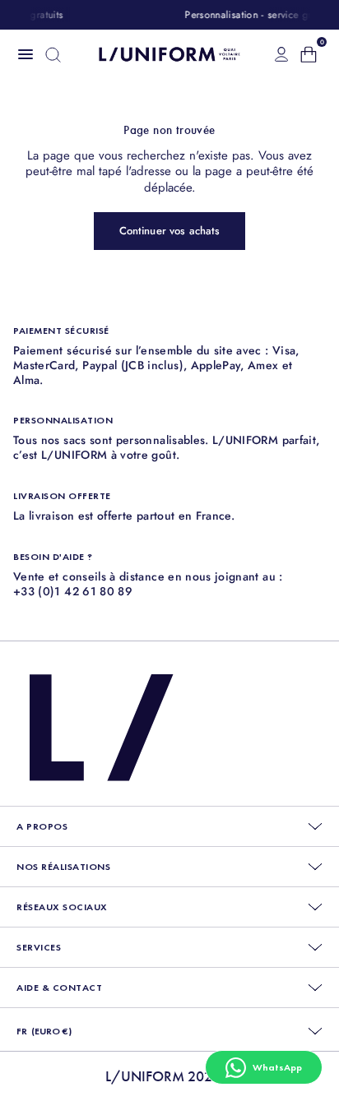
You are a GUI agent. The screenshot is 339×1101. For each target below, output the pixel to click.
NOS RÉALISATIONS (63, 866)
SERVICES (38, 947)
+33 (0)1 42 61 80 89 (72, 591)
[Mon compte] (281, 54)
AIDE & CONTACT (59, 987)
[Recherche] (53, 54)
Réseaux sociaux (62, 907)
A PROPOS (41, 826)
